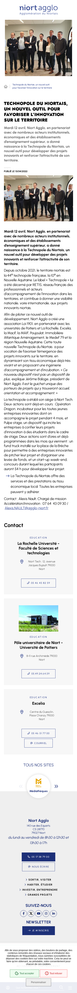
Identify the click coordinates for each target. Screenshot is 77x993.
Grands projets (40, 894)
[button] (38, 198)
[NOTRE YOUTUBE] (38, 913)
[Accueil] (6, 86)
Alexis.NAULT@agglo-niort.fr (26, 508)
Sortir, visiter (40, 879)
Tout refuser (56, 973)
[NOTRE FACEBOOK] (23, 913)
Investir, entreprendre (40, 889)
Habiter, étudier (40, 884)
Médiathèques (38, 791)
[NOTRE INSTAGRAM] (46, 913)
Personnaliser (38, 982)
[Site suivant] (56, 786)
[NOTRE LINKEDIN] (53, 913)
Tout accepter (27, 973)
